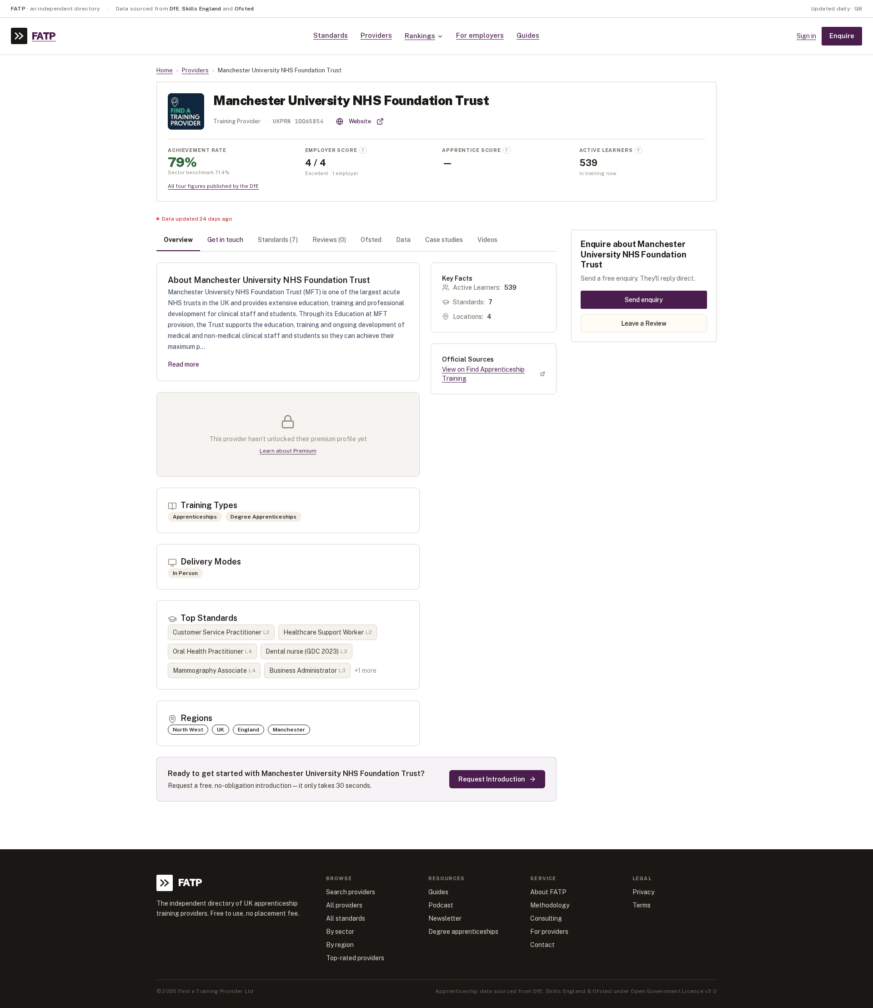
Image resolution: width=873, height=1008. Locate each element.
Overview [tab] (178, 239)
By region (340, 944)
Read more (183, 364)
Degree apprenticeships (463, 931)
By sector (340, 931)
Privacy (643, 892)
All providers (344, 905)
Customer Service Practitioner (221, 632)
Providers (376, 35)
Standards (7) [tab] (278, 239)
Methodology (549, 905)
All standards (345, 918)
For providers (549, 931)
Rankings (420, 36)
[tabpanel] (356, 532)
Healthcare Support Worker (327, 632)
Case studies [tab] (444, 239)
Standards (330, 35)
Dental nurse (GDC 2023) (306, 651)
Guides (528, 35)
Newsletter (445, 918)
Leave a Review (644, 323)
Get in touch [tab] (225, 239)
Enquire (841, 36)
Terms (641, 905)
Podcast (440, 905)
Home (164, 70)
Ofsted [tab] (371, 239)
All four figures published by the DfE (213, 186)
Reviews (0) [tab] (329, 239)
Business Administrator (307, 670)
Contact (542, 944)
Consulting (546, 918)
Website (360, 121)
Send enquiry (644, 299)
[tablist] (356, 241)
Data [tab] (403, 239)
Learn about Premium (288, 451)
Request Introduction (491, 779)
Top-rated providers (355, 958)
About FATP (548, 892)
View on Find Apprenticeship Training (483, 374)
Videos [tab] (487, 239)
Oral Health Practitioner (212, 651)
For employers (480, 35)
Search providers (350, 892)
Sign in (806, 36)
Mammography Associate (214, 670)
